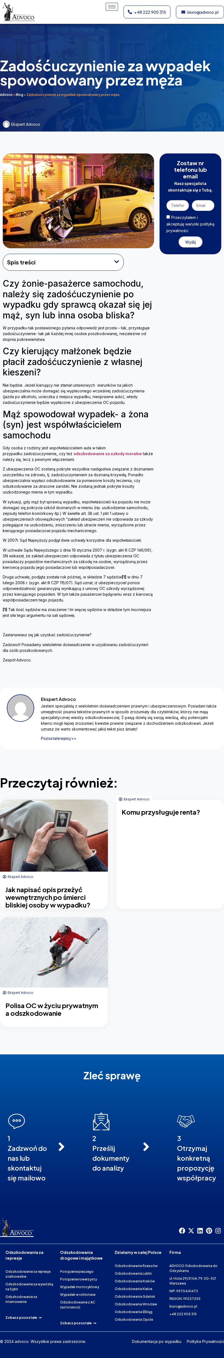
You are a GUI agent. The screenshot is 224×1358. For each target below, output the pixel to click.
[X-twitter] (191, 1231)
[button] (116, 262)
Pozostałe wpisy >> (58, 738)
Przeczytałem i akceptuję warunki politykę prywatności (190, 224)
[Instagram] (218, 1231)
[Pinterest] (209, 1231)
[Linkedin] (200, 1231)
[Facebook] (182, 1231)
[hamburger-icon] (112, 7)
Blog (19, 95)
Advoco (6, 95)
